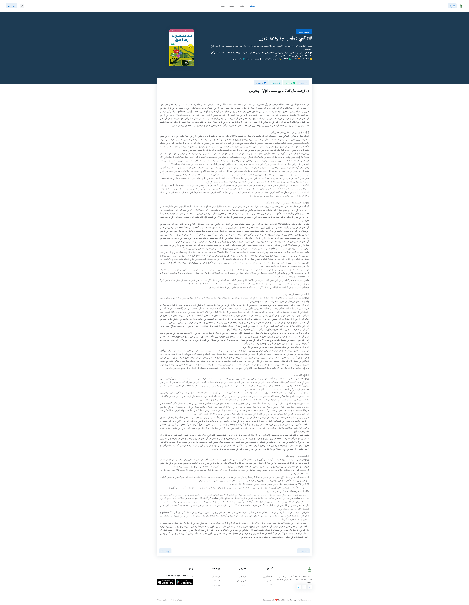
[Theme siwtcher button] (22, 6)
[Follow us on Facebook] (310, 587)
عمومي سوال (241, 579)
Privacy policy (162, 599)
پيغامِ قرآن (216, 583)
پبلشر (223, 5)
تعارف (252, 5)
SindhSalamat (302, 599)
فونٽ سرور (216, 575)
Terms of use (176, 599)
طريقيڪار (242, 575)
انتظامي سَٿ (268, 579)
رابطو (270, 583)
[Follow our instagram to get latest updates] (304, 587)
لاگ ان (13, 5)
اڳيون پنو (166, 550)
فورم (244, 583)
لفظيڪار (217, 579)
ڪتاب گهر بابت (267, 575)
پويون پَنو (302, 550)
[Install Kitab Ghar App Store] (166, 581)
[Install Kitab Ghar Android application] (184, 581)
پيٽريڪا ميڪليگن (252, 57)
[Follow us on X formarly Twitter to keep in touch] (299, 587)
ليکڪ (242, 5)
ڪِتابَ (232, 5)
